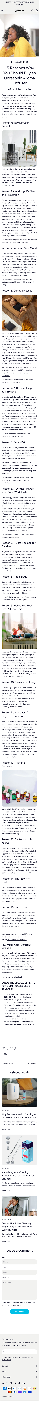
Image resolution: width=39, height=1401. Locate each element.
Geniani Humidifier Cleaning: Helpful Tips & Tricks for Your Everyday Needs (17, 1226)
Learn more (6, 1129)
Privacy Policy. (6, 1360)
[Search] (32, 10)
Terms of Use (27, 1357)
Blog (29, 89)
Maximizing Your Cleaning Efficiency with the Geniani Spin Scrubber (18, 1175)
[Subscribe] (35, 1352)
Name (4, 1257)
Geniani (10, 1396)
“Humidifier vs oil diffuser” (17, 940)
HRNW (11, 1048)
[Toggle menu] (2, 10)
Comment (6, 1278)
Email (4, 1267)
